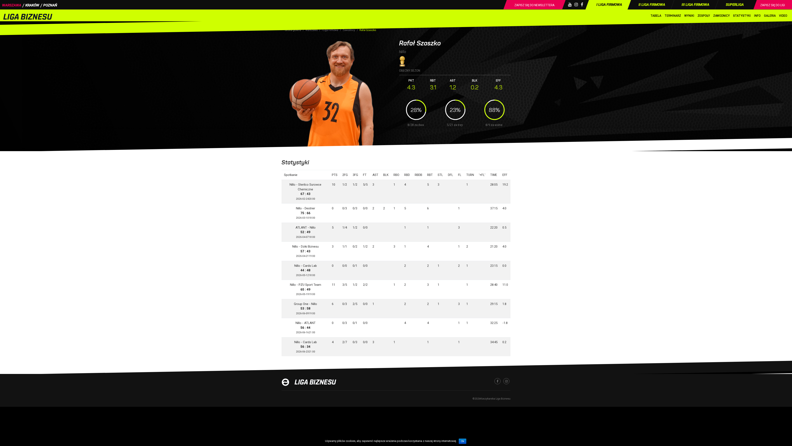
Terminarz (673, 16)
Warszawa (11, 5)
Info (757, 16)
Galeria (770, 16)
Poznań (50, 5)
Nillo (402, 52)
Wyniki (689, 16)
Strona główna (293, 30)
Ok (462, 441)
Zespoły (704, 16)
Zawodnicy (721, 16)
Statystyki (742, 16)
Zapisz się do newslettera (534, 5)
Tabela (656, 16)
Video (783, 16)
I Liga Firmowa (330, 30)
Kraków (32, 5)
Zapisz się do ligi (772, 5)
